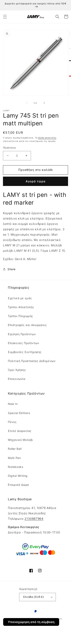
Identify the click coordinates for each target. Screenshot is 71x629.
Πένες (12, 422)
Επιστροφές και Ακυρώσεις (27, 325)
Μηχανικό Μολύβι (20, 439)
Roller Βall (15, 448)
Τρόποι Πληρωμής (20, 316)
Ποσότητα (9, 147)
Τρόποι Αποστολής (21, 307)
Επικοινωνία (16, 378)
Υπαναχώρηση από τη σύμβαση (31, 622)
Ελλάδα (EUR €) (33, 596)
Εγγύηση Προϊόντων (22, 334)
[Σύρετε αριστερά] (26, 103)
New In (13, 403)
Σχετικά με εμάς (20, 298)
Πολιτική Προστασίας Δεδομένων (31, 361)
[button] (5, 16)
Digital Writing (18, 475)
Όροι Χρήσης (17, 370)
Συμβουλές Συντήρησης (25, 352)
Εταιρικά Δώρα (18, 484)
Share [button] (11, 269)
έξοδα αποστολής (47, 137)
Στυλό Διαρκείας (20, 431)
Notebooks (15, 466)
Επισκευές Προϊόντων (23, 343)
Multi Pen (14, 458)
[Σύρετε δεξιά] (44, 103)
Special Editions (19, 413)
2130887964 (33, 519)
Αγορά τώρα (36, 181)
